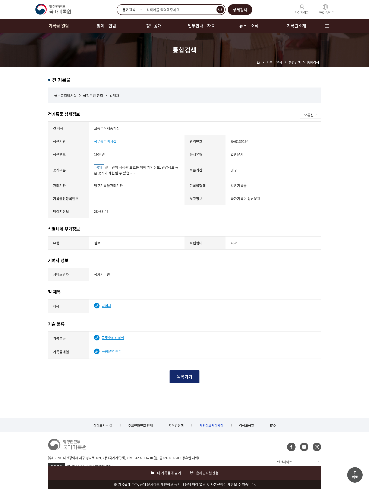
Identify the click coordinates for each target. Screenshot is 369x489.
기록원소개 (296, 26)
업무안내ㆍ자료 (201, 26)
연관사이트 (284, 462)
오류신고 (310, 114)
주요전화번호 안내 (140, 425)
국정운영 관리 (93, 95)
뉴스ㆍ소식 (248, 26)
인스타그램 (317, 447)
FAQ (273, 425)
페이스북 (291, 447)
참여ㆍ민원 (106, 26)
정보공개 (153, 26)
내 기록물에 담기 (169, 472)
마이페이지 (302, 12)
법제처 (114, 95)
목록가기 (184, 377)
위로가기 (355, 475)
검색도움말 (246, 425)
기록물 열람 (58, 26)
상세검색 (240, 10)
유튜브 (304, 447)
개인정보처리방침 (211, 425)
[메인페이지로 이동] (53, 9)
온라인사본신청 (207, 472)
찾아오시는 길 (103, 425)
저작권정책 (176, 425)
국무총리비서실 (65, 95)
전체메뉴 (327, 26)
